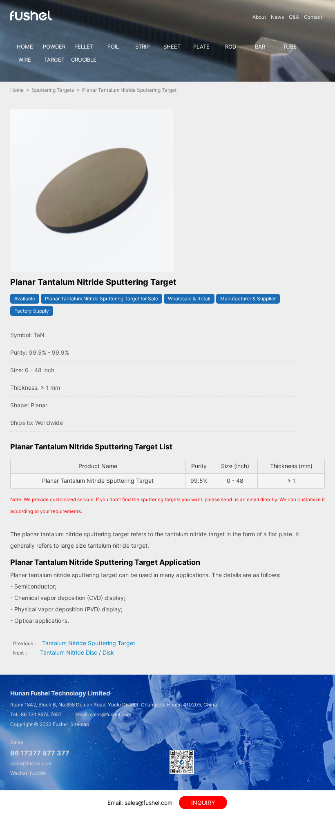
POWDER (54, 46)
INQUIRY (203, 802)
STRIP (142, 46)
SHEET (172, 46)
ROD (230, 46)
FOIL (113, 46)
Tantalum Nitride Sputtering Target (88, 643)
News (277, 17)
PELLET (83, 46)
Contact (313, 17)
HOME (25, 46)
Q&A (294, 17)
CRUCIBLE (83, 59)
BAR (260, 46)
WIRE (24, 59)
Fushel (60, 724)
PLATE (201, 46)
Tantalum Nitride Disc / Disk (77, 652)
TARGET (54, 59)
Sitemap (79, 724)
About (259, 17)
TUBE (290, 46)
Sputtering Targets (53, 90)
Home (17, 90)
